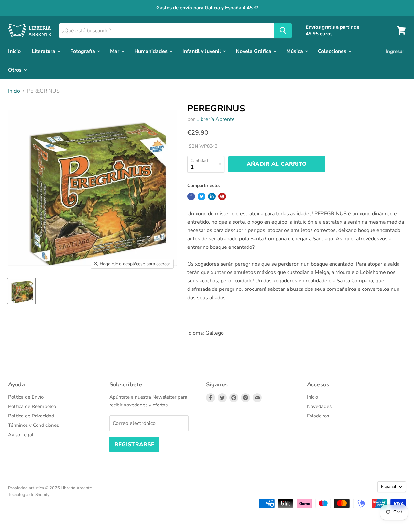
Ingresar (395, 51)
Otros (15, 69)
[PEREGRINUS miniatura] (21, 291)
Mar (115, 51)
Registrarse (134, 444)
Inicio (14, 51)
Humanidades (151, 51)
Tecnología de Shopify (28, 495)
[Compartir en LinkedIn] (212, 196)
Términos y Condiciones (33, 425)
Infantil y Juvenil (202, 51)
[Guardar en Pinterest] (222, 196)
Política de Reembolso (32, 406)
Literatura (44, 51)
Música (295, 51)
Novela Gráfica (254, 51)
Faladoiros (318, 416)
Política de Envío (26, 397)
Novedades (319, 406)
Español (388, 486)
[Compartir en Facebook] (191, 196)
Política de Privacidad (31, 416)
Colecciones (333, 51)
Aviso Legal (20, 434)
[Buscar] (283, 30)
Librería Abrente (215, 119)
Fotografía (83, 51)
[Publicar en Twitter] (201, 196)
